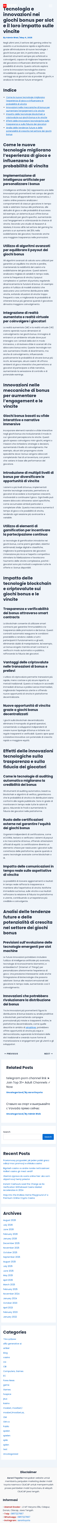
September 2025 (11, 1257)
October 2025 (10, 1252)
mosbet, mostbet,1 (12, 1408)
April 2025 (8, 1280)
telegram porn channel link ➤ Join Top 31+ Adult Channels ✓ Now (28, 1082)
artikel (6, 1348)
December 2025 (11, 1243)
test (5, 1449)
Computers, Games (13, 1371)
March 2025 (9, 1284)
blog (5, 1352)
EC (4, 1375)
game (6, 1384)
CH (4, 1362)
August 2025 (9, 1261)
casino (6, 1357)
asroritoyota (24, 1520)
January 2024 (10, 1298)
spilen (6, 1444)
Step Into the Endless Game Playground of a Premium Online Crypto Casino (25, 1196)
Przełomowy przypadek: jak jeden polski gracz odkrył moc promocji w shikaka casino (26, 1162)
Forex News (8, 1380)
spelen (6, 1430)
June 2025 (8, 1270)
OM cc (6, 1421)
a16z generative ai (12, 1343)
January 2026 (10, 1238)
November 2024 (11, 1293)
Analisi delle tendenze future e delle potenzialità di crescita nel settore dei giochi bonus (28, 131)
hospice (7, 1394)
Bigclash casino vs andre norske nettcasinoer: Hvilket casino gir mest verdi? (26, 1170)
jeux (5, 1398)
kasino (6, 1403)
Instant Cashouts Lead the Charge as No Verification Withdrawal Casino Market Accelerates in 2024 (24, 1187)
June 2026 (8, 1229)
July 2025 (8, 1266)
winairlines (31, 1027)
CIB (4, 1366)
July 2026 (8, 1224)
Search (6, 1131)
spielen (6, 1435)
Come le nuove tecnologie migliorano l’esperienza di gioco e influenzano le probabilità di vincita (25, 101)
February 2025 (10, 1289)
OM (5, 1417)
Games (7, 1389)
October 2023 (10, 1302)
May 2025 (8, 1275)
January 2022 (10, 1316)
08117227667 (17, 1513)
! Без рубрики (9, 1339)
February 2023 (10, 1312)
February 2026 (10, 1234)
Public (6, 1426)
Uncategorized (14, 1092)
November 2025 (11, 1247)
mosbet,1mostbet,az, (13, 1412)
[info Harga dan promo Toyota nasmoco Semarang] (10, 6)
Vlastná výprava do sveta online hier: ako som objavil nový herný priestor (26, 1178)
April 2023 (8, 1307)
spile (5, 1440)
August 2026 (9, 1220)
